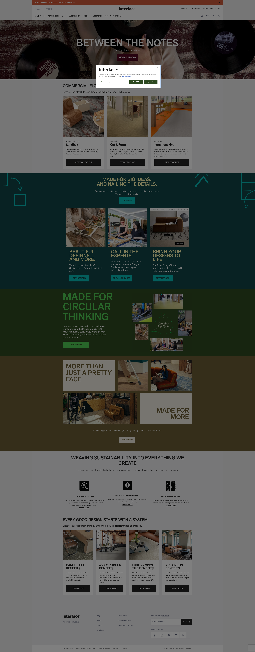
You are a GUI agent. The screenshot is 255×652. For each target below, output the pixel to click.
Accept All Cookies (151, 82)
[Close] (158, 67)
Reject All (136, 82)
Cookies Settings (105, 82)
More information (126, 76)
